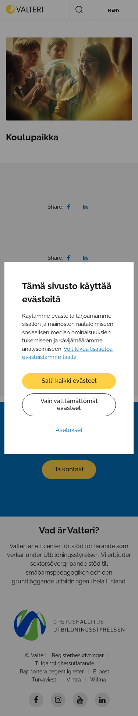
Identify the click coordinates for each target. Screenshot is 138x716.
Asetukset (69, 430)
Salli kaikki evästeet (69, 380)
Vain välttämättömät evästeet (69, 404)
